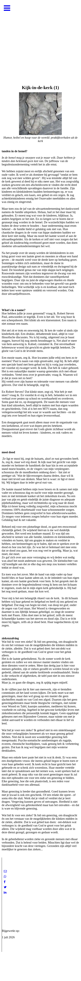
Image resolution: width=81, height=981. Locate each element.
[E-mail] (5, 871)
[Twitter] (5, 887)
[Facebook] (4, 881)
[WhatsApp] (5, 876)
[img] (40, 38)
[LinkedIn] (5, 892)
